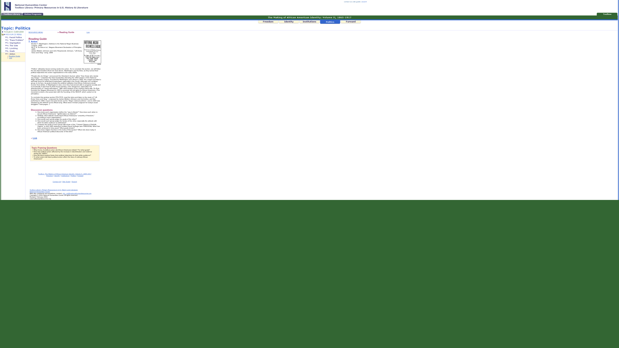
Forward (80, 176)
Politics (73, 176)
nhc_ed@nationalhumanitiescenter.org (77, 193)
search (364, 2)
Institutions (65, 176)
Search (74, 182)
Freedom (49, 176)
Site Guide (66, 182)
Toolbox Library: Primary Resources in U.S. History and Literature (54, 190)
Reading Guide (14, 56)
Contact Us (57, 182)
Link (10, 58)
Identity (57, 176)
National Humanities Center (40, 192)
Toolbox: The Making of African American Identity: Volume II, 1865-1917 (64, 174)
